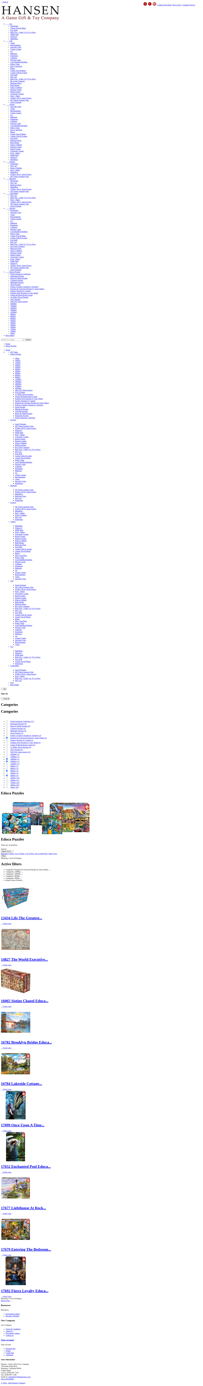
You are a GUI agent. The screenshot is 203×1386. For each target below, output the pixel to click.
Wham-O (13, 37)
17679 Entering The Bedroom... (26, 1249)
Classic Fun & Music (18, 28)
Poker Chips (15, 64)
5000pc (13, 321)
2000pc (13, 327)
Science (10, 162)
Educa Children (16, 88)
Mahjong (13, 54)
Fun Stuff (13, 30)
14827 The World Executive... (24, 959)
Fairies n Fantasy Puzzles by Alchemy (24, 287)
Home (8, 350)
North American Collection (20, 274)
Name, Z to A (25, 854)
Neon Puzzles (15, 285)
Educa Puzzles (13, 272)
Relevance (5, 854)
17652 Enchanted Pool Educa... (26, 1166)
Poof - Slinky (15, 96)
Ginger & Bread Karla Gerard (21, 295)
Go (11, 52)
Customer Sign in (188, 5)
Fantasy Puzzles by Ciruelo (20, 291)
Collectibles (12, 193)
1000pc (13, 331)
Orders (8, 1351)
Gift (9, 41)
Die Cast (13, 77)
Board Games (15, 92)
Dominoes (14, 56)
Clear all (5, 699)
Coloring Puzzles (16, 280)
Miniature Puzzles (17, 283)
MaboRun (14, 39)
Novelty (10, 208)
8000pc (13, 316)
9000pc (13, 314)
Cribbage (13, 58)
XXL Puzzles (15, 299)
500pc (12, 333)
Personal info (10, 1349)
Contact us (10, 1335)
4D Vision (14, 352)
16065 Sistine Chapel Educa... (24, 1001)
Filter (3, 856)
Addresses (9, 1355)
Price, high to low (50, 854)
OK (4, 689)
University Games (17, 94)
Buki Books (14, 85)
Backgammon (15, 45)
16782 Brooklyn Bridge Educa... (26, 1042)
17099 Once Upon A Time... (22, 1125)
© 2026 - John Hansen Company (13, 1383)
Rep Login (177, 5)
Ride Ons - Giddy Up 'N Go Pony (23, 32)
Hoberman (14, 26)
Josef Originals (15, 102)
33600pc (13, 306)
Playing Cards (15, 60)
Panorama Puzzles (17, 276)
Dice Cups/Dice (16, 66)
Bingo (12, 68)
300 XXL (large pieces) (19, 302)
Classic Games (15, 49)
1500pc (13, 329)
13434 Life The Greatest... (21, 918)
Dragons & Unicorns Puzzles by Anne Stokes (27, 289)
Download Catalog (13, 1314)
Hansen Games (16, 90)
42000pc (13, 304)
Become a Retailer (12, 1316)
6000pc (13, 319)
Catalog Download (164, 5)
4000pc (13, 323)
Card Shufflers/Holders (18, 62)
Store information (7, 1379)
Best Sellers (10, 335)
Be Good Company (17, 81)
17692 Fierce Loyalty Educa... (24, 1291)
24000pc (13, 308)
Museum (11, 179)
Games (10, 104)
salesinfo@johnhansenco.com (19, 1377)
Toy (9, 24)
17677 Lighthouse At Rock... (23, 1208)
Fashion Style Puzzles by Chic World (24, 293)
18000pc (13, 310)
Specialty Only (15, 47)
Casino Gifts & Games (18, 73)
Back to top (6, 1301)
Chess (12, 43)
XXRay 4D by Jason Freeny (21, 98)
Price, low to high (37, 854)
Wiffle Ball (14, 35)
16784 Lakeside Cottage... (21, 1083)
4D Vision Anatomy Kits (19, 100)
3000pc (13, 325)
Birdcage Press (15, 83)
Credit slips (10, 1353)
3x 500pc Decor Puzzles (19, 297)
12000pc (13, 312)
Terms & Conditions (13, 1329)
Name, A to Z (7, 851)
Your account (7, 1340)
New (12, 683)
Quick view (6, 924)
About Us (9, 1331)
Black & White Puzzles (19, 278)
